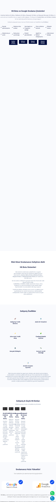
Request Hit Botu (18, 415)
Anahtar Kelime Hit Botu (6, 416)
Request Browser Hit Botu (24, 416)
